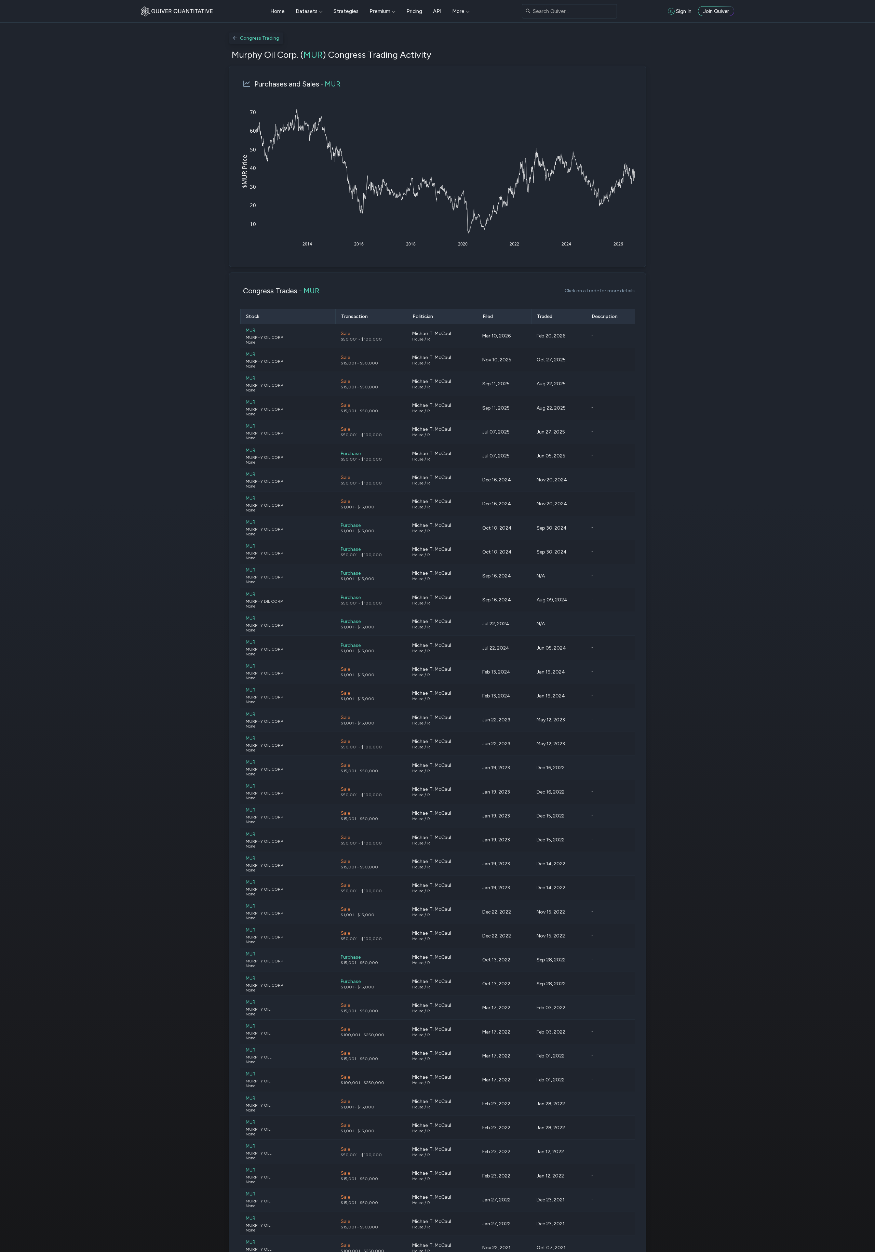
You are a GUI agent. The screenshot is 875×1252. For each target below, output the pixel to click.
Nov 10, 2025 (496, 360)
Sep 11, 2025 (496, 384)
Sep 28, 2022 (551, 960)
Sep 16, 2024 (496, 576)
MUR (313, 54)
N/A (541, 576)
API (437, 11)
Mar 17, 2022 (496, 1008)
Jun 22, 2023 (496, 720)
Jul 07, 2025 (496, 432)
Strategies (346, 11)
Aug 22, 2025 (551, 384)
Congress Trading (259, 38)
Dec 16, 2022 (551, 768)
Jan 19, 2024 (551, 672)
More (458, 11)
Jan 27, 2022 (496, 1200)
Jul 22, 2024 (495, 624)
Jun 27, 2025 (551, 432)
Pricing (414, 11)
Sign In (683, 11)
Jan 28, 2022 (551, 1104)
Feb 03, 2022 (551, 1008)
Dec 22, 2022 (496, 912)
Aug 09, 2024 (552, 600)
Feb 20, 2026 (551, 336)
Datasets (307, 11)
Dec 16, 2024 (496, 480)
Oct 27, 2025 (551, 360)
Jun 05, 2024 (551, 648)
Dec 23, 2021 (551, 1200)
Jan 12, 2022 (550, 1152)
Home (277, 11)
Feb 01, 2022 (551, 1056)
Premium (379, 11)
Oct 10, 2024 (497, 528)
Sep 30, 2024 (552, 528)
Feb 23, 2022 (496, 1104)
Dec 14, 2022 (551, 864)
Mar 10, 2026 (496, 336)
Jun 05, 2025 (551, 456)
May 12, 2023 (551, 720)
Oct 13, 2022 (496, 960)
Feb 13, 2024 (496, 672)
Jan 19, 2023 (496, 768)
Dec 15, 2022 (551, 816)
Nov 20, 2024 (552, 480)
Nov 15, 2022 (551, 912)
